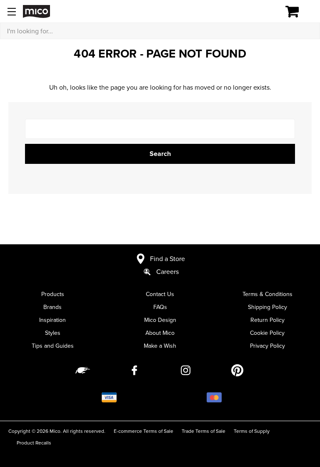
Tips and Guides (53, 345)
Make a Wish (160, 345)
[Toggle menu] (11, 11)
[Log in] (263, 12)
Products (52, 294)
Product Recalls (34, 442)
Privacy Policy (267, 345)
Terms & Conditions (267, 294)
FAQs (160, 307)
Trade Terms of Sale (203, 430)
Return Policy (267, 320)
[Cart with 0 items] (297, 11)
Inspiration (52, 320)
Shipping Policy (267, 307)
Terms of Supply (252, 430)
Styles (52, 333)
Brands (52, 307)
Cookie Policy (267, 333)
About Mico (160, 333)
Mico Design (160, 320)
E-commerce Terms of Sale (143, 430)
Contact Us (160, 294)
